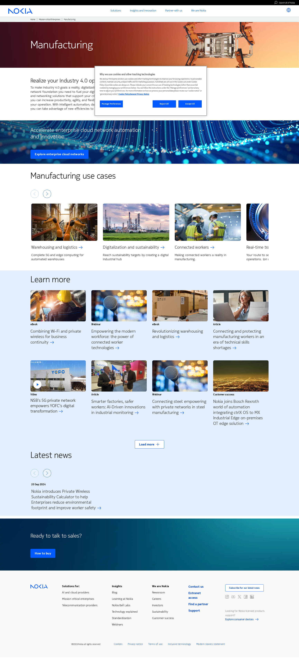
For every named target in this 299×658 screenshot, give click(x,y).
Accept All (190, 104)
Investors (157, 605)
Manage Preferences (111, 104)
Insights (117, 586)
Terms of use (155, 644)
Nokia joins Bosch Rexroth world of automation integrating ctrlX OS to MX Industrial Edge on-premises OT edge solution (238, 412)
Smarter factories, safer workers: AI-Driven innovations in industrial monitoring (118, 407)
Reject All (164, 104)
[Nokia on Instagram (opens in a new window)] (227, 597)
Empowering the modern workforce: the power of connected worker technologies (113, 339)
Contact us (196, 587)
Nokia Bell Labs (121, 605)
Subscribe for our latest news (244, 588)
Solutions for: (71, 586)
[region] (150, 91)
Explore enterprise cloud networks (59, 154)
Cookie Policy (124, 94)
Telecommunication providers (79, 605)
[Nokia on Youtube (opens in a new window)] (233, 597)
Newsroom (158, 592)
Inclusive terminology (179, 644)
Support (194, 610)
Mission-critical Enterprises (49, 19)
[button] (58, 376)
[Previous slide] (34, 194)
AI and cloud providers (75, 592)
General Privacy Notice (139, 94)
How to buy (43, 553)
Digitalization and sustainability (131, 247)
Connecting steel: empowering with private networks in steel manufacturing (179, 407)
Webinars (117, 624)
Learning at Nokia (122, 598)
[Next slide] (47, 194)
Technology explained (125, 611)
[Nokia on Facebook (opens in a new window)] (245, 597)
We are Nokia (160, 586)
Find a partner (198, 604)
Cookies (118, 644)
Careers (156, 598)
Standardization (121, 618)
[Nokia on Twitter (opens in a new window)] (239, 597)
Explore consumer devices (239, 620)
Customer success (163, 618)
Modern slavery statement (210, 644)
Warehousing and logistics (54, 247)
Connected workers (192, 247)
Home (32, 19)
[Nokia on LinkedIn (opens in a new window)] (252, 597)
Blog (114, 592)
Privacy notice (135, 644)
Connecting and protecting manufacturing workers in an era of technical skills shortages (238, 339)
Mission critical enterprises (78, 598)
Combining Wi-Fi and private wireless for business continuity (55, 337)
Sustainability (160, 611)
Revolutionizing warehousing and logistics (177, 334)
